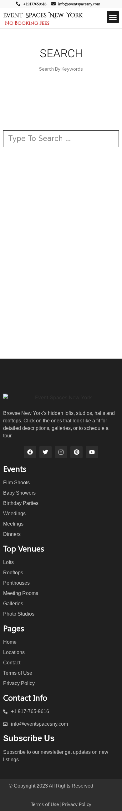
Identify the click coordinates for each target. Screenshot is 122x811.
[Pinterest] (76, 452)
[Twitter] (45, 452)
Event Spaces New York (43, 15)
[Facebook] (30, 452)
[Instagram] (61, 452)
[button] (113, 17)
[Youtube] (92, 452)
